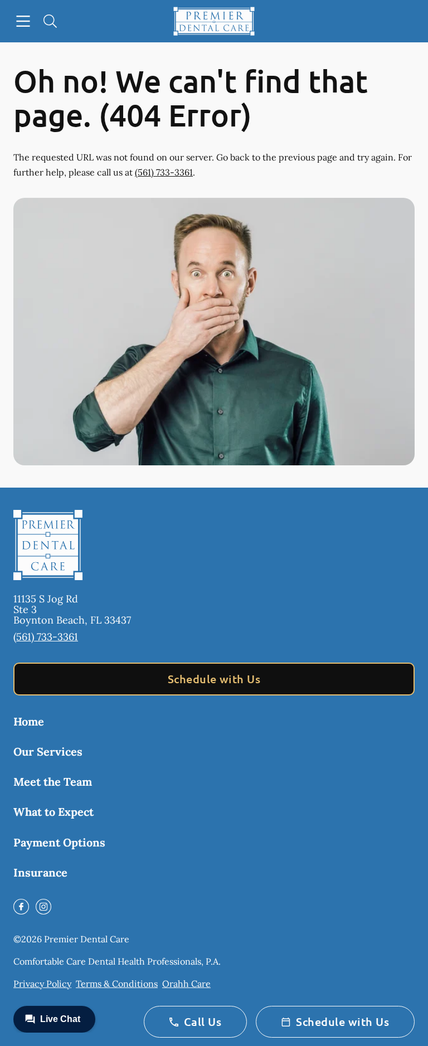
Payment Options (59, 842)
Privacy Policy (42, 983)
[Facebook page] (21, 906)
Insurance (40, 872)
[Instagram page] (43, 906)
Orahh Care (186, 983)
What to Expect (53, 812)
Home (28, 721)
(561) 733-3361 (164, 172)
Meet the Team (52, 782)
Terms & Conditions (117, 983)
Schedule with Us (214, 679)
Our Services (47, 751)
